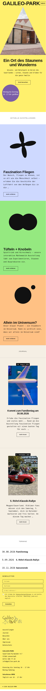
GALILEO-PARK (21, 3)
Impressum (6, 642)
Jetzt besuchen (23, 82)
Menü (43, 3)
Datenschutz (7, 645)
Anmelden (8, 604)
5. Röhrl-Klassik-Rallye (23, 501)
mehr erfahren (10, 194)
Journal (6, 633)
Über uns (6, 639)
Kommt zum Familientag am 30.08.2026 (23, 412)
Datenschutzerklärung (23, 594)
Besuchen (6, 636)
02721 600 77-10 (9, 659)
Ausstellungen (8, 630)
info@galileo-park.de (11, 661)
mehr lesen (23, 434)
